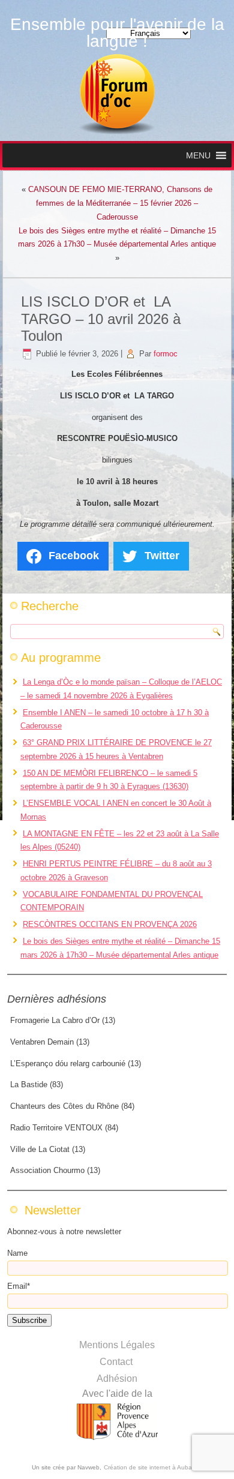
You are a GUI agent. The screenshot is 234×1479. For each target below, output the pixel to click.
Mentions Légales (117, 1345)
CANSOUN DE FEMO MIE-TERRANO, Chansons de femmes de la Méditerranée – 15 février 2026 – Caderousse (120, 203)
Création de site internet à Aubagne (153, 1467)
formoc (166, 353)
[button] (198, 155)
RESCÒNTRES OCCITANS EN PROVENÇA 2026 (110, 924)
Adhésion (117, 1378)
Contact (116, 1362)
